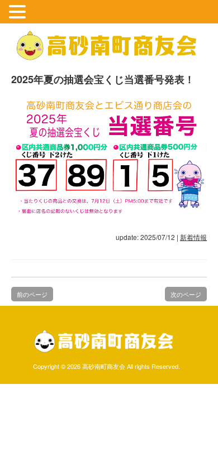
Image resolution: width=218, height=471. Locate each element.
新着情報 (193, 237)
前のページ (32, 294)
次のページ (185, 294)
